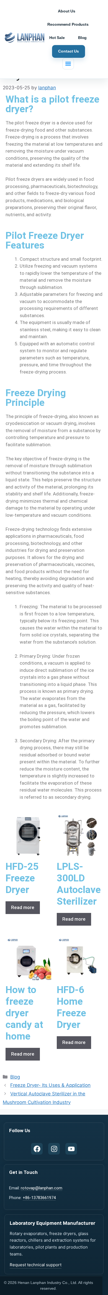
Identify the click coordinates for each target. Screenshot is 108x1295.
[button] (68, 63)
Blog (82, 37)
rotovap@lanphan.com (41, 1188)
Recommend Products (67, 24)
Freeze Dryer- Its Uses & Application (50, 1085)
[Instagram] (54, 1149)
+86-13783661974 (39, 1197)
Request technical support (35, 1264)
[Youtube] (71, 1149)
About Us (66, 11)
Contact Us (68, 51)
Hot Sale (57, 37)
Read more (22, 907)
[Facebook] (37, 1149)
